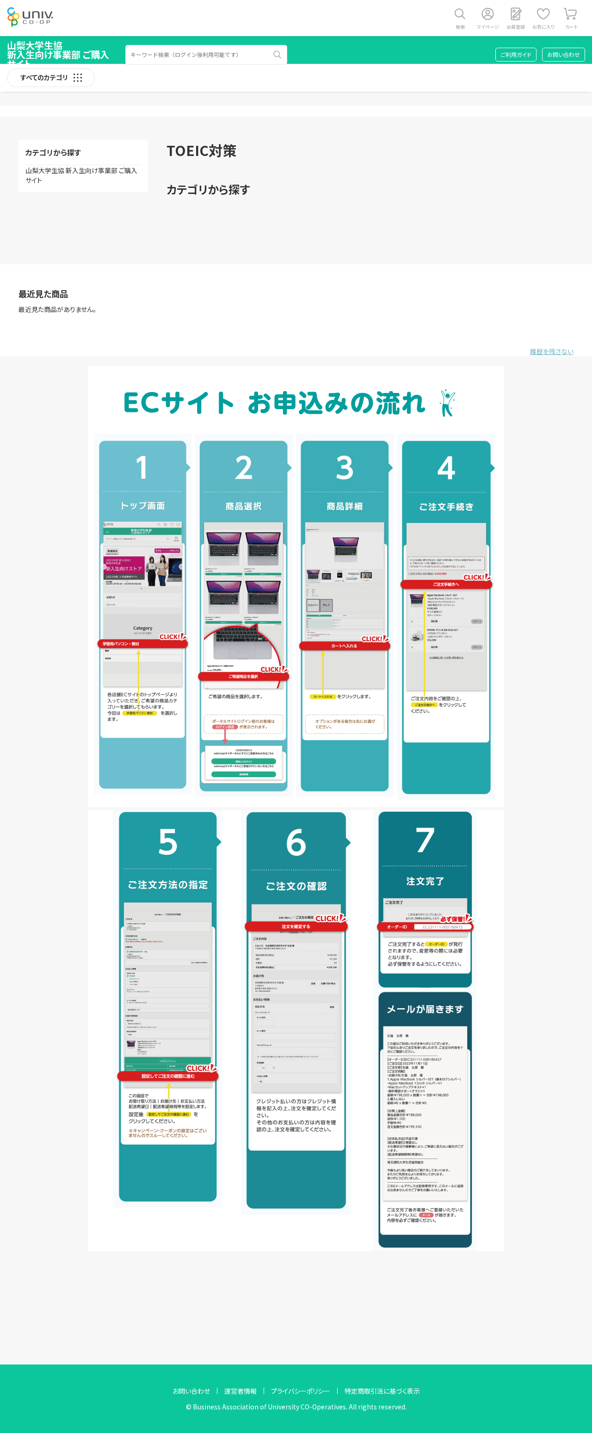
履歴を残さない (552, 351)
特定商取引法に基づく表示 (382, 1391)
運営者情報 (240, 1391)
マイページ (488, 26)
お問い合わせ (563, 54)
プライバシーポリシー (300, 1391)
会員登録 (515, 26)
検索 (460, 26)
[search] (277, 54)
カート (571, 26)
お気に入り (543, 26)
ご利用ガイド (515, 54)
